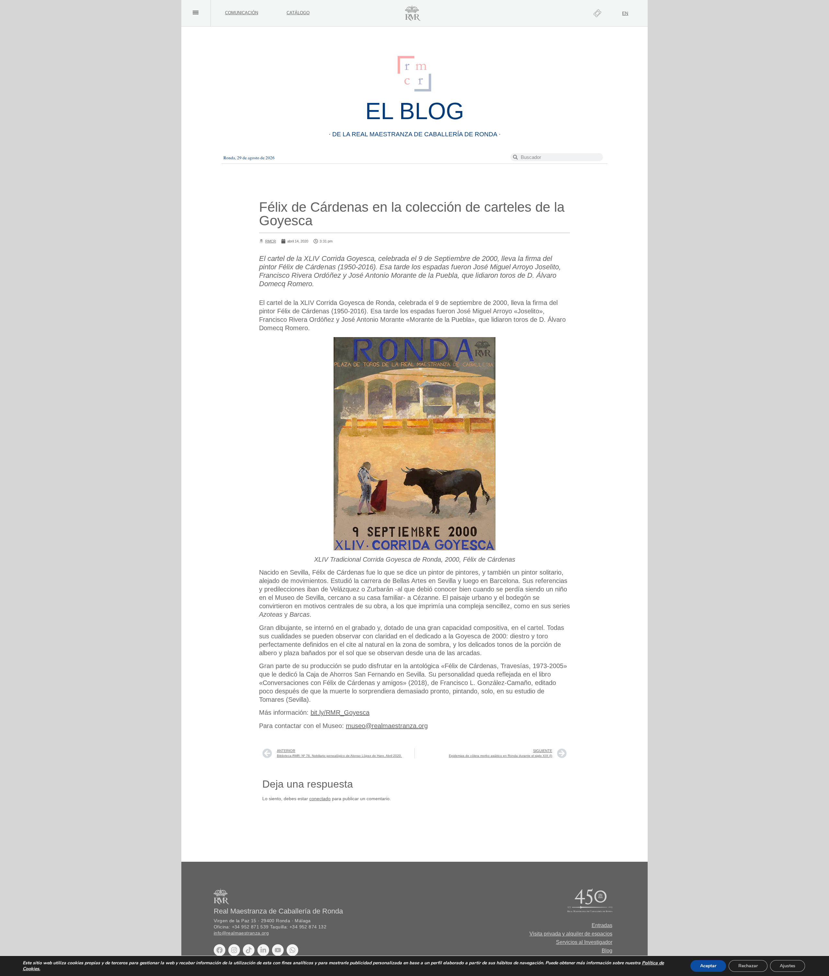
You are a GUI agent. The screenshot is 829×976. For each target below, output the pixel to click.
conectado (320, 798)
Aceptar (708, 966)
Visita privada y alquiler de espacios (570, 934)
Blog (607, 950)
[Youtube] (278, 950)
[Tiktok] (249, 950)
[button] (195, 12)
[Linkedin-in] (263, 950)
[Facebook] (219, 950)
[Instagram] (234, 950)
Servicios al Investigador (584, 942)
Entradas (602, 925)
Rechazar (748, 966)
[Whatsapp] (292, 950)
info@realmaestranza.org (241, 933)
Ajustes (787, 966)
